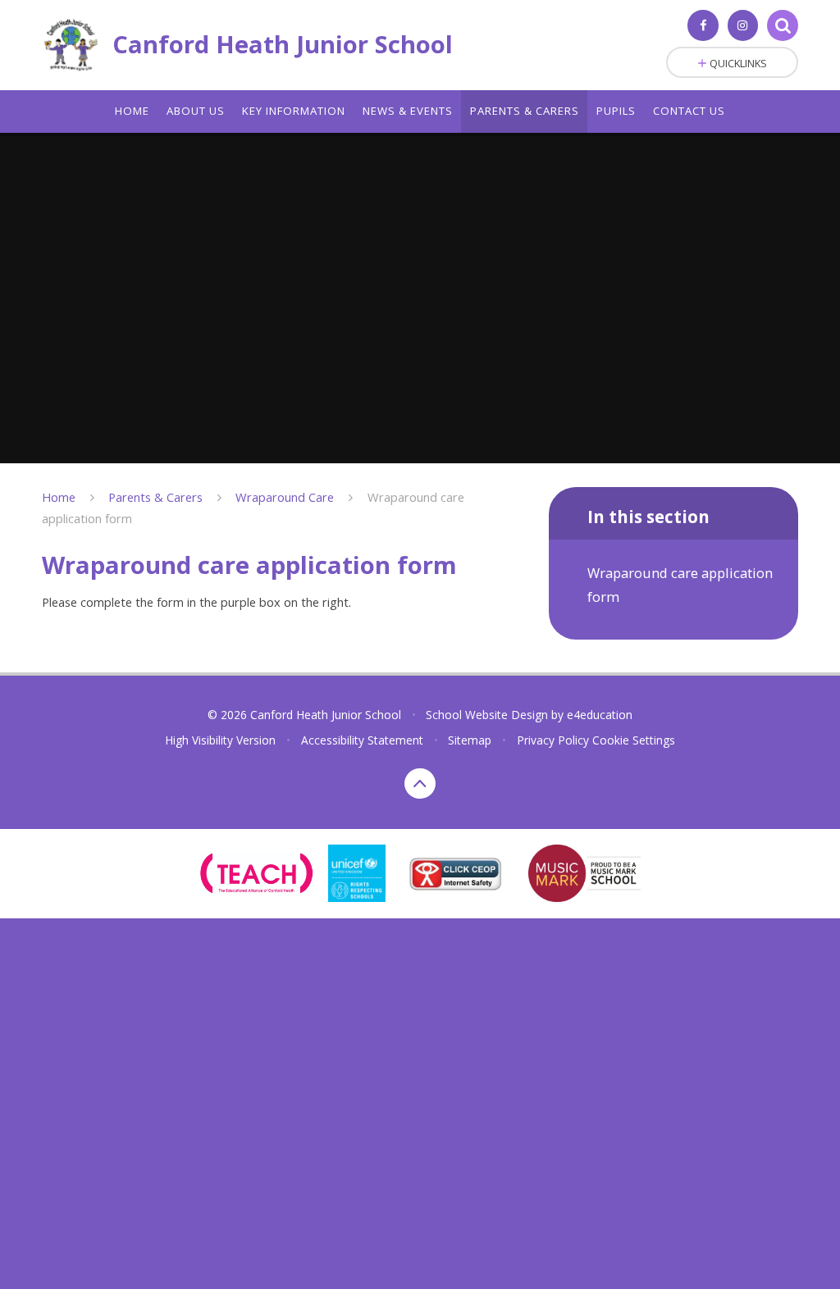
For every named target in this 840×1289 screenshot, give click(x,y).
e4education (599, 714)
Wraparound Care (284, 497)
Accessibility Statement (362, 740)
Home (58, 497)
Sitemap (469, 740)
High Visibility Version (220, 740)
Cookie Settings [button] (633, 740)
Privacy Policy (553, 740)
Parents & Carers (155, 497)
